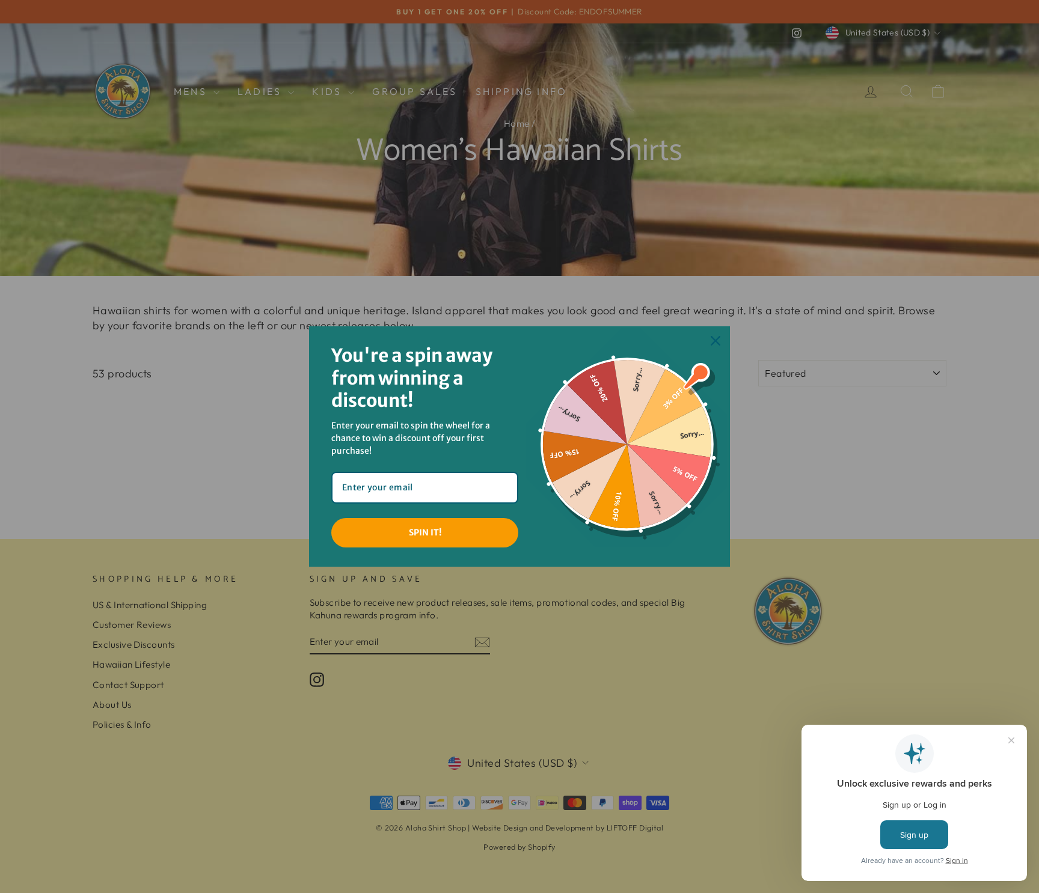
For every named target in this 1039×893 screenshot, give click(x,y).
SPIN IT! (425, 532)
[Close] (715, 340)
